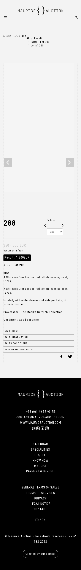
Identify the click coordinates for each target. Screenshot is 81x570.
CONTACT (40, 509)
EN (44, 520)
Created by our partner (40, 553)
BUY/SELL (40, 455)
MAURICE (40, 466)
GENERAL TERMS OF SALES (41, 487)
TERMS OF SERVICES (40, 493)
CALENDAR (40, 444)
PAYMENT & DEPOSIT (40, 471)
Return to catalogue (19, 349)
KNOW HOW (40, 460)
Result (38, 38)
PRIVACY (40, 498)
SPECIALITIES (40, 449)
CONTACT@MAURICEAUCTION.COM (40, 417)
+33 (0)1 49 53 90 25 (40, 411)
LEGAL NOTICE (41, 503)
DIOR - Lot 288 (40, 41)
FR (37, 520)
